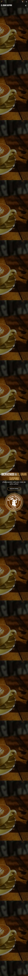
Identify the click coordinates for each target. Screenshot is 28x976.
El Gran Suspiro (6, 5)
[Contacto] (1, 1)
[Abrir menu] (26, 5)
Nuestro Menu (14, 488)
